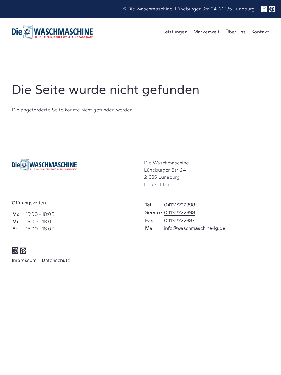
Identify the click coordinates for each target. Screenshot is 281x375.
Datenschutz (56, 260)
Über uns (235, 32)
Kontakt (260, 32)
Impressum (24, 260)
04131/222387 (179, 220)
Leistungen (174, 32)
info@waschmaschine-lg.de (194, 228)
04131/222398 (179, 205)
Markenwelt (206, 32)
